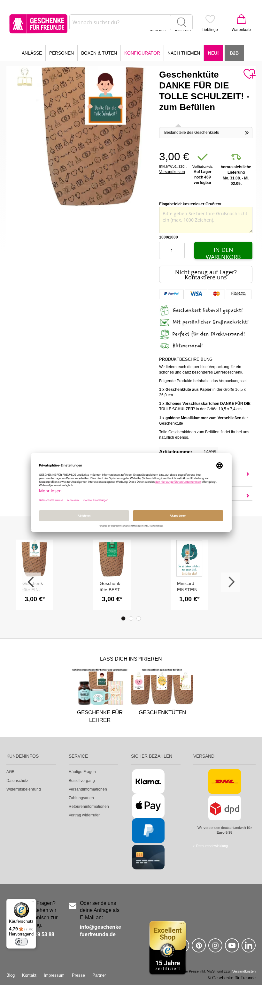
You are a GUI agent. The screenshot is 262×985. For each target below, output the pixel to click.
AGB (10, 771)
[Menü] (32, 902)
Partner (99, 975)
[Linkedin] (249, 948)
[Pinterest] (199, 948)
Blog (10, 975)
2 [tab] (131, 618)
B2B (234, 53)
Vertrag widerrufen (85, 815)
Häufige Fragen (82, 771)
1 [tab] (123, 618)
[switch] (21, 941)
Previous (31, 582)
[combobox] (131, 22)
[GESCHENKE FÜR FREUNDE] (38, 23)
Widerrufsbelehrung (23, 789)
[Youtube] (232, 948)
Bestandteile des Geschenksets (191, 132)
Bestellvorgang (82, 780)
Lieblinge (210, 29)
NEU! (213, 53)
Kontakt (29, 975)
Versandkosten (172, 172)
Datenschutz (17, 780)
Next (230, 582)
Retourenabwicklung (212, 846)
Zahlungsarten (81, 798)
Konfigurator (142, 53)
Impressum (54, 975)
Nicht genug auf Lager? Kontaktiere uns (206, 274)
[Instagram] (215, 948)
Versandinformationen (88, 789)
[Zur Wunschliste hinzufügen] (249, 74)
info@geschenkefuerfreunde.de (100, 930)
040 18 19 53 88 (36, 934)
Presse (78, 975)
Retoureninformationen (89, 806)
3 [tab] (138, 618)
